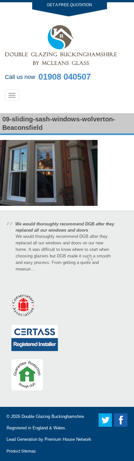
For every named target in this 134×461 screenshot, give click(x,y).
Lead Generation (22, 439)
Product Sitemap (21, 451)
